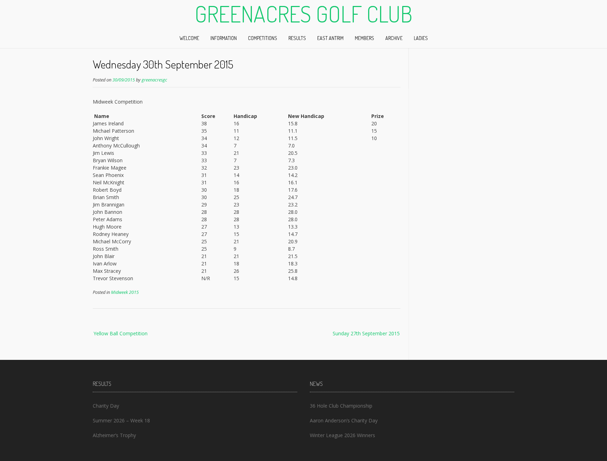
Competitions (262, 38)
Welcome (189, 38)
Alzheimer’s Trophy (114, 435)
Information (223, 38)
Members (364, 38)
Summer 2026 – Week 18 (121, 420)
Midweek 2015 (125, 292)
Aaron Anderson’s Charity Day (344, 420)
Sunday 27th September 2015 (366, 333)
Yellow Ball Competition (120, 333)
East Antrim (330, 38)
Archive (394, 38)
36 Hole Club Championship (341, 405)
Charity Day (106, 405)
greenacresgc (154, 80)
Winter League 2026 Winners (342, 435)
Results (297, 38)
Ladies (421, 38)
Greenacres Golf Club (303, 13)
